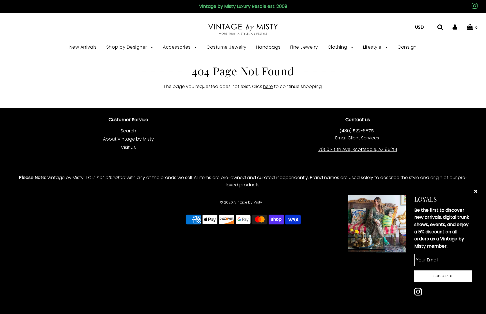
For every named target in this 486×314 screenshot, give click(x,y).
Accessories (177, 47)
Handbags (268, 47)
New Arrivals (83, 47)
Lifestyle (373, 47)
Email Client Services (357, 138)
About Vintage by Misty (128, 139)
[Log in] (455, 27)
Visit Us (128, 147)
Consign (407, 47)
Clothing (338, 47)
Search (128, 131)
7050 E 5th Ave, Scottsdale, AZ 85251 (357, 149)
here (268, 86)
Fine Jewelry (304, 47)
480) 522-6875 (357, 131)
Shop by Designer (127, 47)
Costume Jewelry (226, 47)
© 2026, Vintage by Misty (241, 202)
